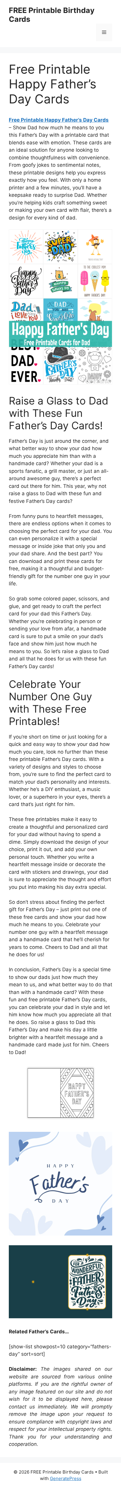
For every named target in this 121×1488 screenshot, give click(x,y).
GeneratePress (65, 1478)
